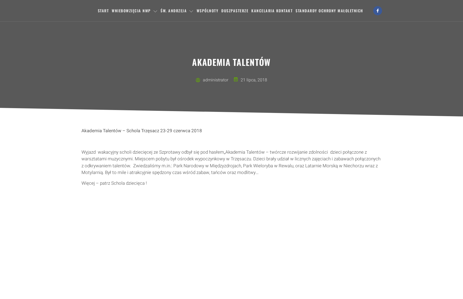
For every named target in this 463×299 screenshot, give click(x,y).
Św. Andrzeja (173, 10)
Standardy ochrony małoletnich (329, 10)
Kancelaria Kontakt (272, 10)
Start (103, 10)
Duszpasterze (234, 10)
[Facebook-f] (377, 10)
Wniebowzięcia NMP (131, 10)
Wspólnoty (208, 10)
